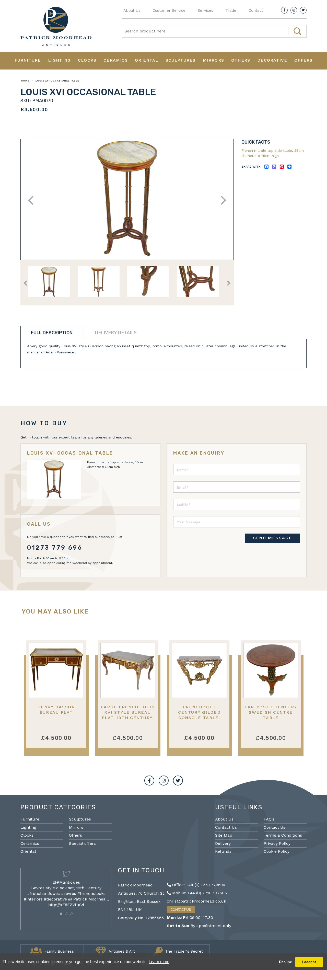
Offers (303, 60)
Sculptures (181, 60)
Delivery (223, 843)
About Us (132, 10)
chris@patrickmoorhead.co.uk (196, 901)
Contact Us (226, 827)
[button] (61, 914)
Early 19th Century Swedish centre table (270, 712)
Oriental (146, 60)
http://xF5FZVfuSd (66, 904)
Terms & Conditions (283, 835)
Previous (32, 200)
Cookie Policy (276, 851)
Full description (52, 333)
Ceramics (115, 60)
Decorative (272, 60)
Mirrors (213, 60)
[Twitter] (303, 10)
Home (25, 80)
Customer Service (169, 10)
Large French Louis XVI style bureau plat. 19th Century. (128, 712)
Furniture (28, 60)
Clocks (87, 60)
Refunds (223, 851)
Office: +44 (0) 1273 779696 (198, 884)
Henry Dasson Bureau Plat (56, 710)
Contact (256, 10)
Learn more (159, 962)
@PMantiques (66, 882)
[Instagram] (293, 10)
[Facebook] (284, 10)
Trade (230, 10)
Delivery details (116, 333)
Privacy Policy (277, 843)
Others (240, 60)
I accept (309, 962)
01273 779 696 (55, 547)
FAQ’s (269, 819)
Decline (285, 962)
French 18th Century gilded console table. (199, 712)
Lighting (59, 60)
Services (205, 10)
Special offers (82, 843)
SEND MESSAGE (272, 537)
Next (221, 200)
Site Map (223, 835)
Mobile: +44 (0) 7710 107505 (199, 893)
